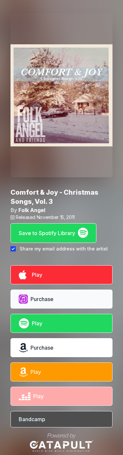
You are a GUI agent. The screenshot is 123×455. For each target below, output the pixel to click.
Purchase (42, 299)
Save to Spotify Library (47, 233)
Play (35, 274)
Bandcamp (32, 419)
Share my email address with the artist (64, 248)
